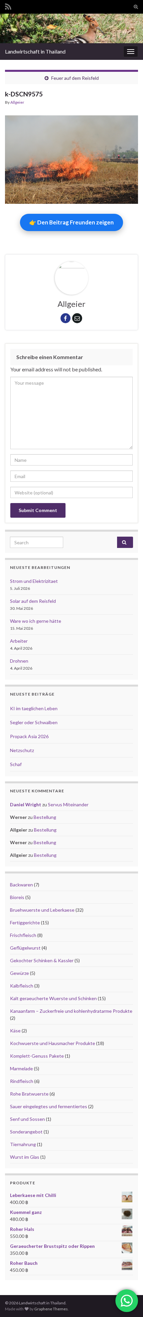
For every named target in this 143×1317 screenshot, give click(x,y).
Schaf (16, 764)
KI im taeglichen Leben (34, 708)
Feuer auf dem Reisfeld (75, 78)
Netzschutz (22, 750)
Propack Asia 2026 (29, 736)
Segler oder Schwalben (34, 722)
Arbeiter (19, 641)
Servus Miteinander (68, 804)
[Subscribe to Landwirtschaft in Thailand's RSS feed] (8, 5)
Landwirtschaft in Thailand (35, 51)
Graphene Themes (51, 1308)
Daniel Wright (25, 804)
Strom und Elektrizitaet (34, 581)
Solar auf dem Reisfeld (33, 601)
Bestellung (45, 817)
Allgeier (17, 102)
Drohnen (19, 661)
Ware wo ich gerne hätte (35, 621)
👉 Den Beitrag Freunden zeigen (71, 222)
